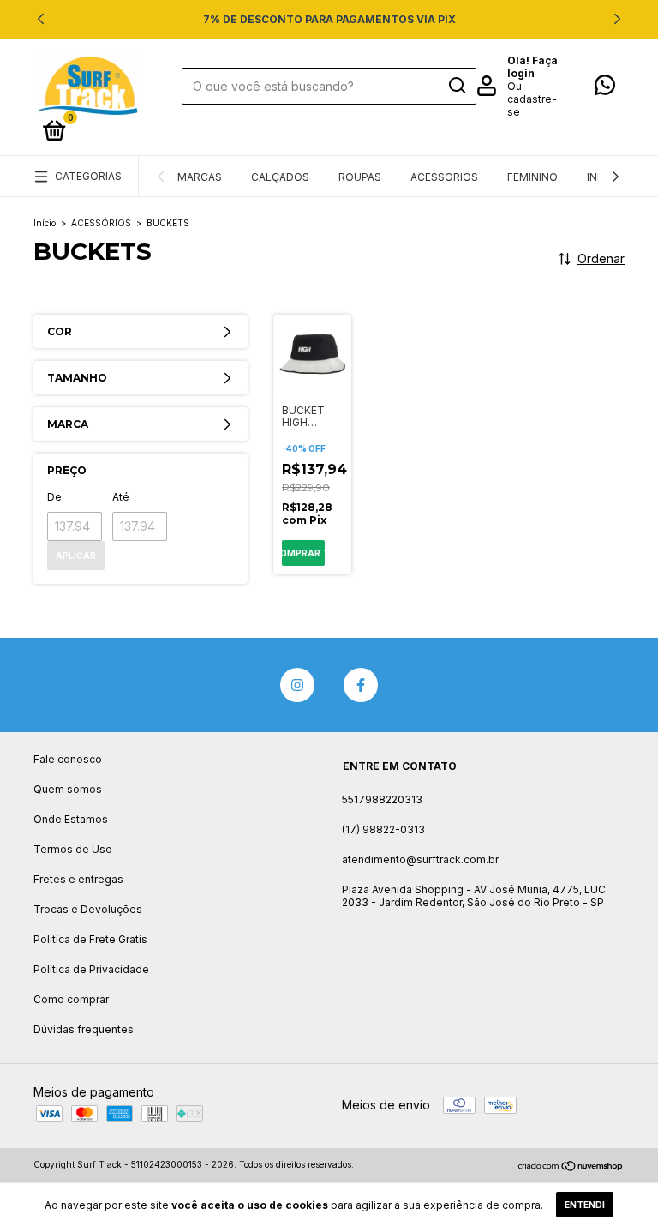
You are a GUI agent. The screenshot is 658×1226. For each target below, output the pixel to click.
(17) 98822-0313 (383, 829)
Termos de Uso (72, 849)
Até (120, 496)
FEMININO (532, 177)
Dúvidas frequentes (83, 1029)
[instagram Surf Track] (297, 685)
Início (44, 223)
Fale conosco (67, 759)
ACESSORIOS (444, 177)
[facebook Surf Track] (361, 685)
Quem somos (67, 789)
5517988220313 (382, 799)
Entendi (585, 1204)
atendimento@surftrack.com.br (420, 859)
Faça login (532, 67)
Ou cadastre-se (532, 99)
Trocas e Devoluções (87, 909)
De (54, 496)
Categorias (88, 176)
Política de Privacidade (91, 969)
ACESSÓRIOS (101, 223)
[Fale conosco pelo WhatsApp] (605, 89)
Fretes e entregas (78, 879)
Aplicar (76, 555)
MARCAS (199, 177)
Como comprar (71, 999)
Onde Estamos (70, 819)
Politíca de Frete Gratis (90, 939)
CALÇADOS (280, 177)
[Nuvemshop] (571, 1166)
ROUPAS (359, 177)
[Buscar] (456, 85)
